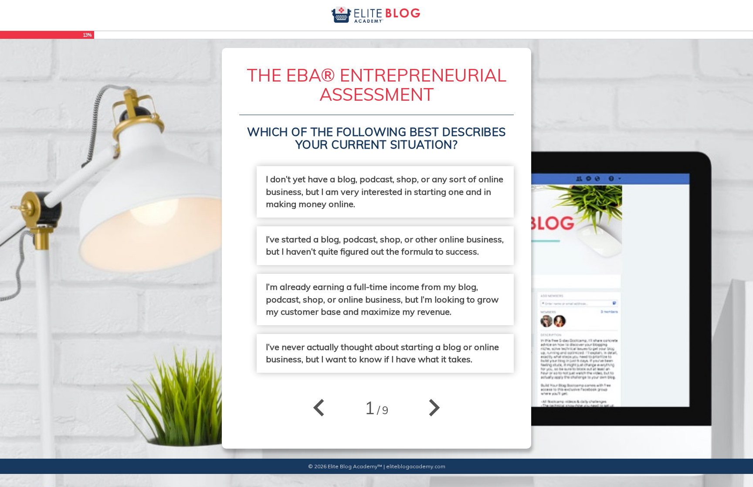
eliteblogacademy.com (415, 466)
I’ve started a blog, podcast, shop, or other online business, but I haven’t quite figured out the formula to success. (385, 245)
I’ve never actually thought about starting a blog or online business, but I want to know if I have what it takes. (382, 353)
